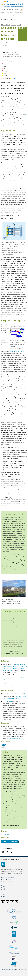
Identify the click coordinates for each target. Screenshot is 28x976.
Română (5, 73)
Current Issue (9, 13)
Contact (3, 9)
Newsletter (10, 9)
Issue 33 (19, 25)
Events (15, 16)
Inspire (21, 13)
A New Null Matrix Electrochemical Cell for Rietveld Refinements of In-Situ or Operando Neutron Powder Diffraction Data (15, 667)
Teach (10, 16)
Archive (3, 894)
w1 (25, 114)
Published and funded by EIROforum (9, 969)
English (5, 64)
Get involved (4, 19)
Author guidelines (13, 19)
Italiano (5, 66)
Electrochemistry (6, 56)
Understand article (22, 28)
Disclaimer (4, 890)
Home (2, 13)
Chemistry (8, 52)
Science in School (5, 25)
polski (4, 68)
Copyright (3, 886)
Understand (4, 16)
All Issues (16, 13)
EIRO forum (9, 701)
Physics (14, 52)
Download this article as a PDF (9, 841)
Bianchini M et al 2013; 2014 (17, 351)
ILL (25, 694)
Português (5, 71)
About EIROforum (6, 880)
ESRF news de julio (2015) (15, 738)
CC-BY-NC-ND (5, 834)
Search (16, 9)
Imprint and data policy (7, 882)
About (19, 16)
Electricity (16, 54)
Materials (13, 56)
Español (5, 75)
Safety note (4, 888)
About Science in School (7, 878)
